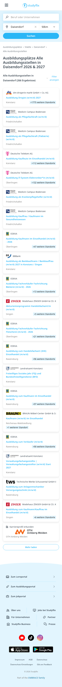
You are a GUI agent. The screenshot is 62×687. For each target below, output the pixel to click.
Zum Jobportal (18, 596)
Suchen (31, 36)
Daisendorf (39, 47)
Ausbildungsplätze (12, 47)
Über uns (15, 610)
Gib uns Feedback (44, 664)
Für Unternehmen (20, 617)
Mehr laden (31, 547)
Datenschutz (42, 659)
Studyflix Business (21, 624)
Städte (28, 47)
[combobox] (49, 26)
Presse (52, 624)
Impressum (20, 659)
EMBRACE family (36, 677)
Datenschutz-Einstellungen (21, 664)
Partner (52, 617)
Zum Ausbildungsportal (23, 586)
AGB (31, 659)
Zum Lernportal (19, 576)
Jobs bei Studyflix (47, 610)
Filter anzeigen (54, 78)
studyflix (33, 5)
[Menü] (6, 5)
